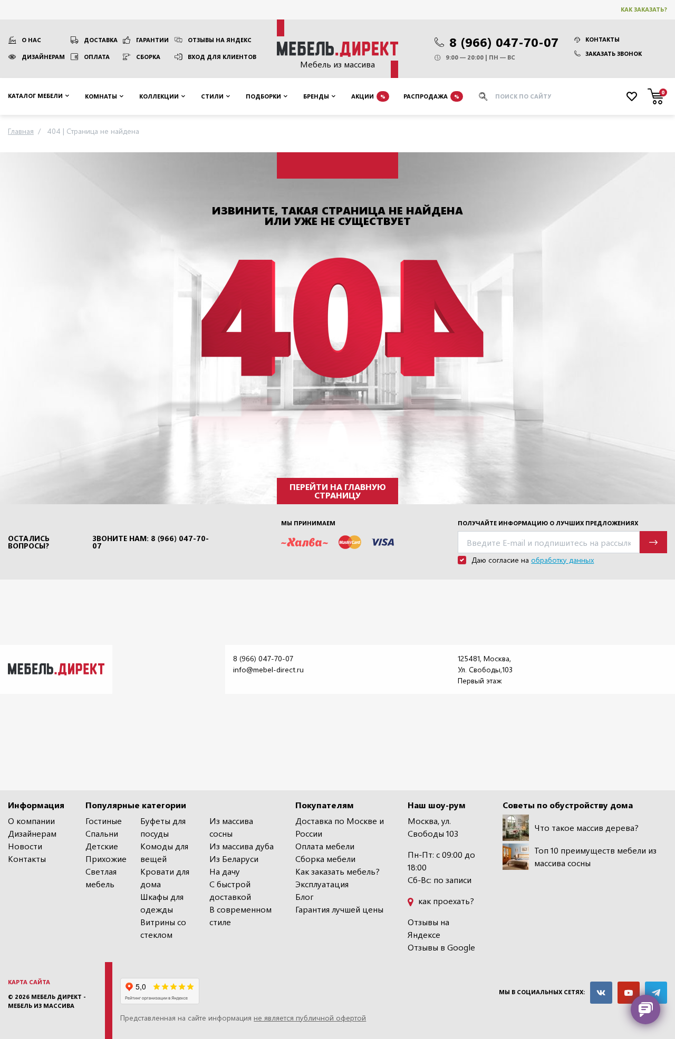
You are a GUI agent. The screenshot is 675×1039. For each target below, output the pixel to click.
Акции (368, 96)
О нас (31, 40)
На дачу (224, 871)
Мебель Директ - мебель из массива (47, 1001)
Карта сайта (29, 982)
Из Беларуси (233, 858)
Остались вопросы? (29, 542)
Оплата (97, 57)
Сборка (148, 57)
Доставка (101, 40)
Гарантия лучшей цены (339, 909)
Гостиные (103, 820)
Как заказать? (644, 9)
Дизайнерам (43, 57)
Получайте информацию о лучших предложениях (548, 523)
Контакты (602, 39)
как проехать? (445, 900)
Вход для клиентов (222, 57)
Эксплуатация (322, 883)
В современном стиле (240, 915)
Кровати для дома (164, 877)
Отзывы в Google (441, 947)
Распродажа (431, 96)
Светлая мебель (101, 877)
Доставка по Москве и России (339, 827)
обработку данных (562, 560)
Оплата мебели (324, 845)
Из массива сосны (231, 827)
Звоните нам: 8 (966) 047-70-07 (150, 542)
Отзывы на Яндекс (220, 40)
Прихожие (106, 858)
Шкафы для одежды (162, 903)
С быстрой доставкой (230, 890)
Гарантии (152, 40)
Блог (304, 896)
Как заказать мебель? (337, 871)
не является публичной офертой (310, 1018)
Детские (101, 845)
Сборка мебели (325, 858)
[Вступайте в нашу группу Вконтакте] (601, 993)
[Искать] (483, 96)
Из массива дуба (241, 845)
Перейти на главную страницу (338, 491)
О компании (31, 820)
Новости (25, 845)
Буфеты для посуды (163, 827)
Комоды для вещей (164, 852)
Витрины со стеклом (163, 928)
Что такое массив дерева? (586, 827)
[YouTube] (629, 993)
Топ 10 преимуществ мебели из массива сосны (595, 856)
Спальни (101, 833)
